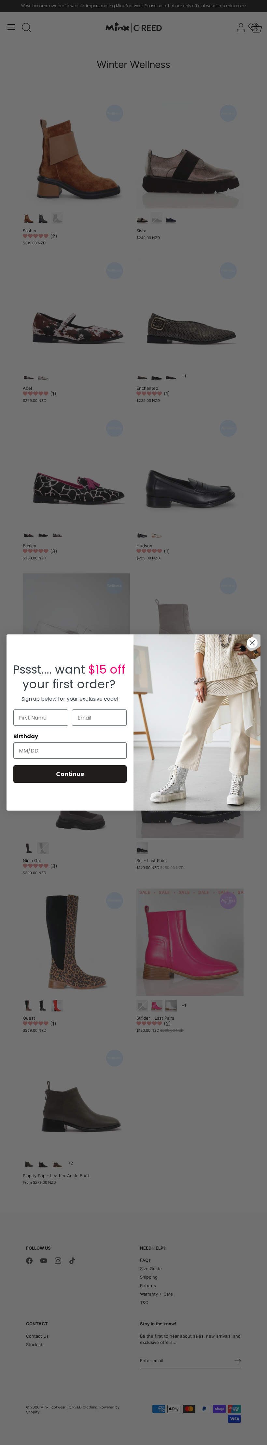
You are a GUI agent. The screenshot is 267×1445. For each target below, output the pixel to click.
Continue (70, 774)
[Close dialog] (252, 642)
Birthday (25, 736)
